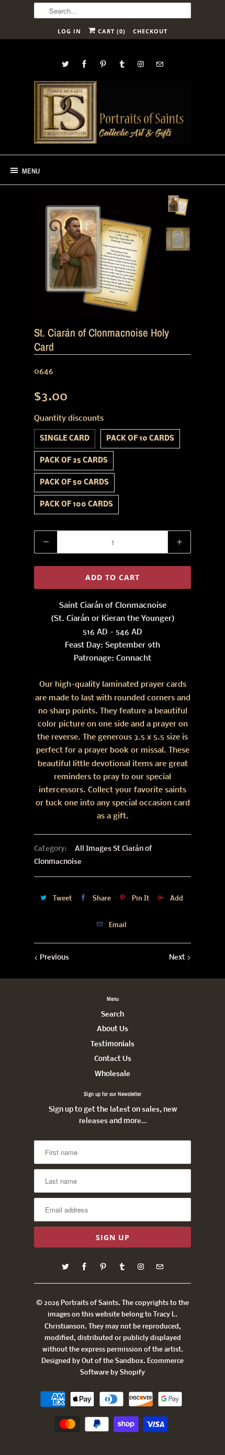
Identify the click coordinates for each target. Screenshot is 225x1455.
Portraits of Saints (89, 1303)
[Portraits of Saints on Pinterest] (103, 64)
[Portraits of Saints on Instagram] (141, 64)
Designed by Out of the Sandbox (92, 1361)
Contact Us (112, 1059)
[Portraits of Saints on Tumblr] (122, 64)
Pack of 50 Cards (74, 483)
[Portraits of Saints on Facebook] (84, 64)
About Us (112, 1029)
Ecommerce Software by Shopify (132, 1367)
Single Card (64, 439)
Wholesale (112, 1074)
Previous (53, 958)
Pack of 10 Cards (140, 439)
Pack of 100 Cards (76, 505)
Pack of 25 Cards (74, 461)
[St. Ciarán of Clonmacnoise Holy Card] (97, 255)
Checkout (150, 31)
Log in (69, 31)
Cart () (111, 31)
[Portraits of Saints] (112, 114)
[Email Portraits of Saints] (159, 64)
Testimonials (112, 1044)
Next (178, 958)
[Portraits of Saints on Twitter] (65, 64)
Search (112, 1015)
